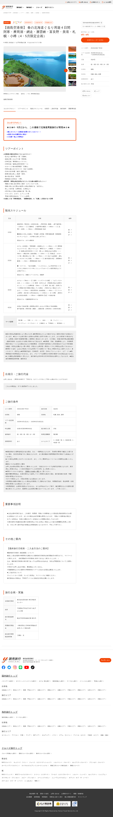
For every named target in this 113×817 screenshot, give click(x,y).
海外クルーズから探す (43, 753)
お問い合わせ (84, 2)
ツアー (22, 12)
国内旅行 (19, 7)
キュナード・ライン (20, 762)
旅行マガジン (49, 7)
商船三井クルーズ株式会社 (58, 765)
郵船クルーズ (74, 765)
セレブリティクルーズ (79, 762)
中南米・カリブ (93, 735)
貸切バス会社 (44, 793)
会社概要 (29, 797)
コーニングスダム (43, 777)
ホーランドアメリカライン (10, 765)
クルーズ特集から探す (9, 753)
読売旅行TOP (7, 12)
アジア (28, 735)
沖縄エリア (101, 690)
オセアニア (45, 735)
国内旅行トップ (10, 676)
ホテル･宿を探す (44, 681)
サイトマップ (82, 797)
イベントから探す (85, 681)
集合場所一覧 (33, 793)
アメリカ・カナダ (79, 735)
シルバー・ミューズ (79, 774)
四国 (27, 12)
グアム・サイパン (65, 735)
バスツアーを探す (7, 681)
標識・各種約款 (79, 793)
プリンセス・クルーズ (96, 762)
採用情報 (37, 797)
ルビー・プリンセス (28, 777)
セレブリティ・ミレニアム (96, 774)
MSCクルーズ (6, 762)
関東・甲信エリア (29, 690)
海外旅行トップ (10, 712)
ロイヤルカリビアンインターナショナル (34, 765)
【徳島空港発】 (45, 12)
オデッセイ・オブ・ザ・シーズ (12, 781)
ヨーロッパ (5, 735)
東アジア (36, 735)
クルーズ (39, 7)
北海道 (37, 12)
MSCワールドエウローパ (23, 774)
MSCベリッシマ (7, 774)
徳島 (32, 12)
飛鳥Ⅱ (37, 781)
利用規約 (45, 797)
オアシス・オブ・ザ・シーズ (78, 777)
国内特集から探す (58, 681)
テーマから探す (72, 681)
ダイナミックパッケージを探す (26, 681)
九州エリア (91, 690)
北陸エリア (41, 690)
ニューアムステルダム (59, 777)
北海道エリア (6, 690)
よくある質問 (107, 2)
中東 (21, 735)
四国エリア (81, 690)
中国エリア (71, 690)
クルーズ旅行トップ (12, 748)
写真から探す (98, 681)
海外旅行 (29, 7)
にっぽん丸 (28, 781)
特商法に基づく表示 (56, 797)
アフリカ (14, 735)
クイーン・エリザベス (41, 774)
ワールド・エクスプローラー (60, 774)
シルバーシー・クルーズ (61, 762)
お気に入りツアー (72, 2)
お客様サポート (95, 2)
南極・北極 (104, 735)
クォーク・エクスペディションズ (40, 762)
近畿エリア (61, 690)
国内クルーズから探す (26, 753)
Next (66, 70)
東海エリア (51, 690)
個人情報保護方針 (70, 797)
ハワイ (54, 735)
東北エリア (16, 690)
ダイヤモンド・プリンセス (10, 777)
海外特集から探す (7, 717)
